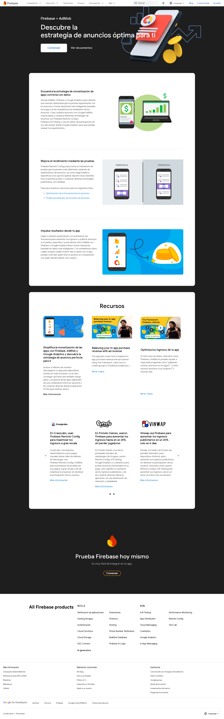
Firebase (59, 703)
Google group (156, 680)
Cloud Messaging (148, 625)
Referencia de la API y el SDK (14, 676)
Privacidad (20, 714)
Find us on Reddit (84, 676)
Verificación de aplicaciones (90, 612)
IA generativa (84, 650)
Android (35, 703)
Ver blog (80, 672)
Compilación (32, 3)
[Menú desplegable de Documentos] (103, 3)
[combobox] (146, 3)
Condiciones (8, 714)
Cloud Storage (84, 637)
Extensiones (115, 612)
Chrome (47, 703)
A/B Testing (145, 612)
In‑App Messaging (148, 643)
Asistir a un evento (84, 688)
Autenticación (84, 625)
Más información (52, 394)
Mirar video (98, 371)
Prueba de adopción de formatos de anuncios (68, 198)
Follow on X (81, 680)
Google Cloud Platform (77, 703)
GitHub (6, 688)
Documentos (94, 3)
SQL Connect (83, 643)
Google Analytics (148, 637)
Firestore (113, 618)
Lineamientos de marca (160, 688)
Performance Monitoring (180, 612)
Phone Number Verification (121, 631)
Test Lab (173, 625)
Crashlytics (145, 631)
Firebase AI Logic (117, 643)
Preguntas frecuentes (159, 692)
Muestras (7, 680)
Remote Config (176, 618)
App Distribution (148, 618)
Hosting (113, 625)
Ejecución (50, 3)
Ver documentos (81, 48)
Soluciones (68, 3)
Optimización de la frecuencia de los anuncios (67, 193)
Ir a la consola (203, 3)
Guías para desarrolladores (14, 672)
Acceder (217, 3)
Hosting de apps (85, 618)
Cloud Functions (85, 631)
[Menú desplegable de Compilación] (41, 3)
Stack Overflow (156, 676)
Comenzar (53, 48)
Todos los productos (100, 703)
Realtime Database (118, 637)
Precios (81, 3)
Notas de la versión (158, 684)
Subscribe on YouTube (85, 684)
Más (111, 3)
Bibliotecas (7, 684)
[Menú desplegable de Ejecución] (58, 3)
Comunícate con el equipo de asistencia (166, 672)
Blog (191, 3)
